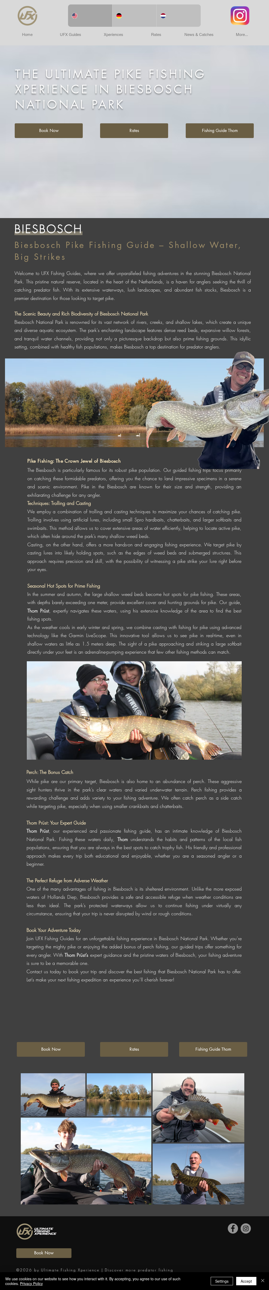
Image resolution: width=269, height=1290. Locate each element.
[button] (70, 34)
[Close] (263, 1281)
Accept (246, 1281)
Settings (222, 1281)
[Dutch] (178, 15)
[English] (90, 15)
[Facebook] (233, 1228)
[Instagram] (246, 1228)
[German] (134, 15)
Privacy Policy (31, 1283)
